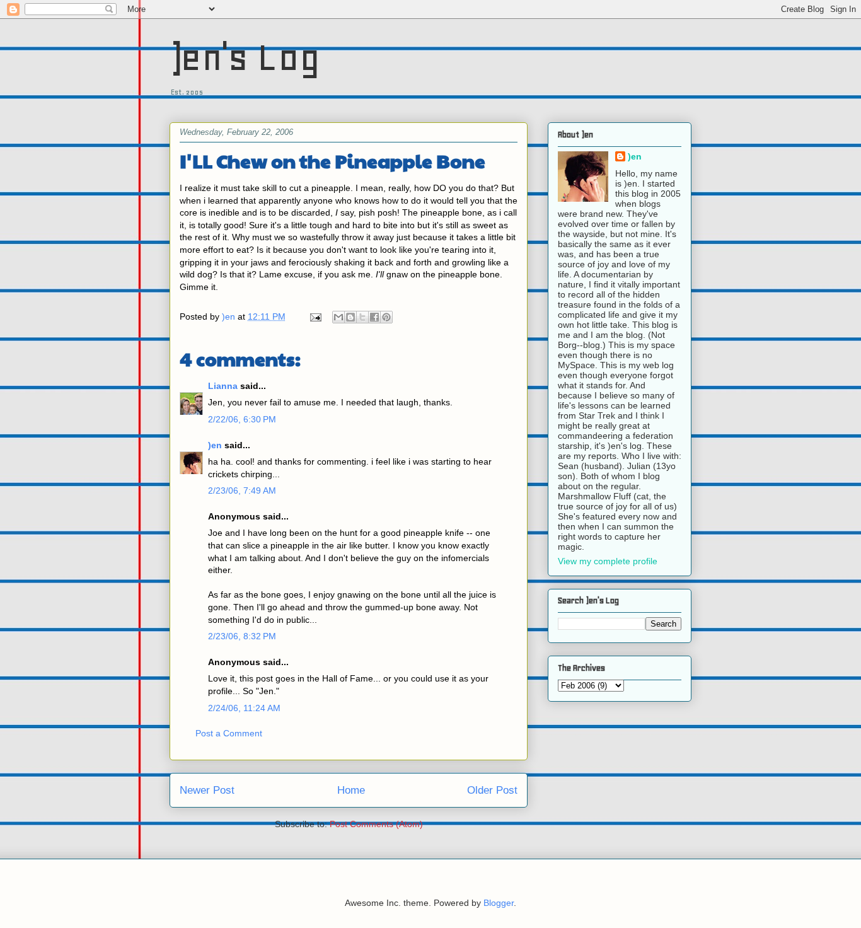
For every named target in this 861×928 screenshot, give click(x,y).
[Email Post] (315, 316)
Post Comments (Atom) (376, 824)
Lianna (223, 386)
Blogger (498, 903)
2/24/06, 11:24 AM (244, 708)
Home (351, 790)
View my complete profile (607, 561)
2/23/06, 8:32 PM (242, 636)
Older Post (492, 790)
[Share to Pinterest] (386, 317)
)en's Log (245, 57)
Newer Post (207, 790)
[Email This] (338, 317)
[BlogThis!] (350, 317)
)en (215, 445)
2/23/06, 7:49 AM (242, 490)
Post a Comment (228, 733)
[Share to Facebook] (374, 317)
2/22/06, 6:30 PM (242, 419)
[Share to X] (362, 317)
